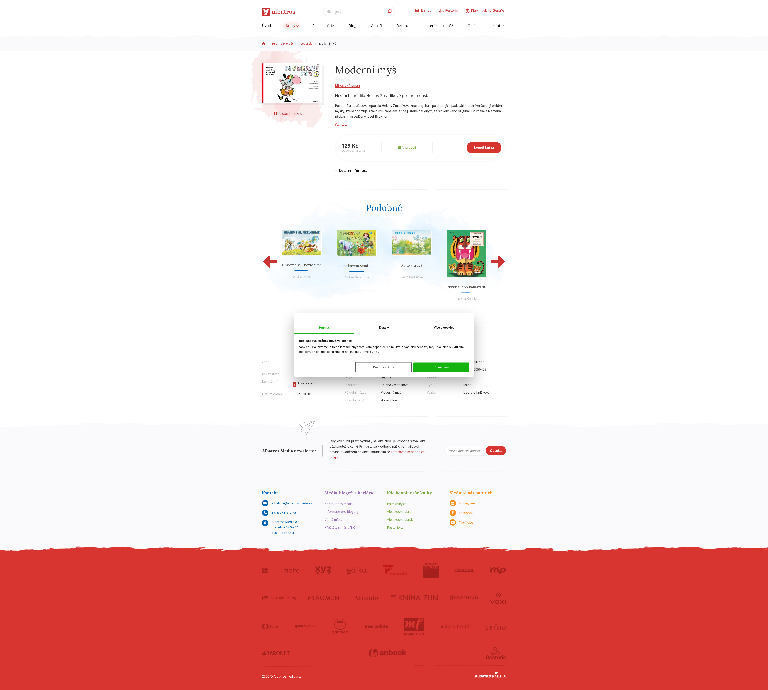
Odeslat (496, 450)
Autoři (376, 25)
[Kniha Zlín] (414, 598)
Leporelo (307, 43)
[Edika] (357, 570)
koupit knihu (484, 147)
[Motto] (292, 570)
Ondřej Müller (301, 276)
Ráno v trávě (411, 265)
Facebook (466, 513)
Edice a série (323, 25)
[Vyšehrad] (464, 598)
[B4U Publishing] (279, 598)
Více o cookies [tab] (444, 327)
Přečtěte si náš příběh (341, 527)
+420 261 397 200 (285, 513)
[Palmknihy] (305, 626)
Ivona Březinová (412, 277)
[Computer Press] (431, 570)
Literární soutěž (439, 25)
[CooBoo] (265, 570)
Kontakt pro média (339, 504)
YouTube (466, 522)
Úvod (266, 25)
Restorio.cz (395, 527)
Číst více (341, 125)
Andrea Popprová (357, 277)
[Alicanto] (366, 598)
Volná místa (333, 519)
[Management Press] (498, 570)
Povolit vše (441, 367)
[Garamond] (455, 626)
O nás (472, 25)
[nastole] (395, 570)
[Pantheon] (340, 626)
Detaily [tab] (384, 327)
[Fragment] (325, 598)
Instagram (467, 503)
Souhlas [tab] (324, 327)
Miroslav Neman (347, 85)
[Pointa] (376, 626)
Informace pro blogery (342, 511)
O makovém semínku (357, 265)
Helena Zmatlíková (394, 385)
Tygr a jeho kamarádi (466, 287)
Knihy (291, 25)
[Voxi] (498, 598)
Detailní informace (353, 170)
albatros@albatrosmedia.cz (292, 503)
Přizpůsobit (381, 367)
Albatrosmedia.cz (399, 511)
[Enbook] (387, 653)
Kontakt (499, 25)
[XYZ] (323, 570)
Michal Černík (467, 298)
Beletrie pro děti (282, 43)
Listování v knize (292, 113)
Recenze (404, 25)
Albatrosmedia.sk (400, 519)
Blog (352, 25)
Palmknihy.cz (396, 504)
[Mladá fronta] (414, 626)
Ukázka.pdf (306, 383)
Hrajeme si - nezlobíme (302, 265)
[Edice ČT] (270, 626)
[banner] (278, 12)
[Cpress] (464, 570)
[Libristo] (496, 626)
